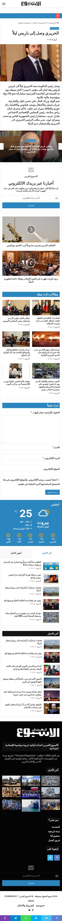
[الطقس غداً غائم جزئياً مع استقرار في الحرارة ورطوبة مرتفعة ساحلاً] (51, 566)
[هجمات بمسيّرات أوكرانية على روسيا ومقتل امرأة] (51, 591)
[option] (31, 146)
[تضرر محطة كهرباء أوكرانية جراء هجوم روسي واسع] (51, 579)
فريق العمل (54, 840)
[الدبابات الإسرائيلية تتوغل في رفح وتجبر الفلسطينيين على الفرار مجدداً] (11, 781)
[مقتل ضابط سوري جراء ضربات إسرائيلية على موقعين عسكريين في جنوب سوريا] (52, 695)
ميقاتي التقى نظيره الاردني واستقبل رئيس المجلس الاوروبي (16, 319)
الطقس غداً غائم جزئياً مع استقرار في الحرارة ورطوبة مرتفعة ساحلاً (22, 563)
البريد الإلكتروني (51, 458)
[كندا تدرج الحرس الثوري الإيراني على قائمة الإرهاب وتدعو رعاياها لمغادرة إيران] (52, 670)
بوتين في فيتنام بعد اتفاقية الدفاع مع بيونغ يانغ (22, 600)
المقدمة (56, 826)
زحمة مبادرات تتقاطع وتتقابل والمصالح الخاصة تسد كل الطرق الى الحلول (16, 352)
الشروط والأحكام (25, 905)
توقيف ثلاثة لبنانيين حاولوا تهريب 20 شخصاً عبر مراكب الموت (16, 383)
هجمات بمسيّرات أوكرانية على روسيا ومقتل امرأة (23, 589)
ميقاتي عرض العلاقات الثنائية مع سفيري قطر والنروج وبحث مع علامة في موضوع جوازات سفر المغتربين (31, 149)
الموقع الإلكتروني (51, 468)
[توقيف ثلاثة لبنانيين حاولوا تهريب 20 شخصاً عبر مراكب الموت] (16, 371)
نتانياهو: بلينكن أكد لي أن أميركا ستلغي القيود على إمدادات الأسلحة (23, 706)
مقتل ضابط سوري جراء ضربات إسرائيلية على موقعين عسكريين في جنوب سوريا (22, 693)
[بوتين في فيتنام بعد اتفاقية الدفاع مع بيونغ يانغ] (51, 604)
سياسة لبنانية (24, 22)
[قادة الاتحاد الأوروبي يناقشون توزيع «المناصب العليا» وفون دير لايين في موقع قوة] (50, 804)
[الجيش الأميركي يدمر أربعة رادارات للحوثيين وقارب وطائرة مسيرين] (31, 805)
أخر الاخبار (46, 553)
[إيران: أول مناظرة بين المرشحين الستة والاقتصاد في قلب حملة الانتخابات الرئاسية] (31, 792)
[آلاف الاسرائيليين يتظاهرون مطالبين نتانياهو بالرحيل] (11, 804)
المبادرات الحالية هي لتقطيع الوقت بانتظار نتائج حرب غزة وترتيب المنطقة (48, 321)
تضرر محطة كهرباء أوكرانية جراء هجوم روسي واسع (25, 576)
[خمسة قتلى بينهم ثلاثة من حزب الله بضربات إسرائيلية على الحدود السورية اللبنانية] (46, 339)
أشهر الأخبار (16, 553)
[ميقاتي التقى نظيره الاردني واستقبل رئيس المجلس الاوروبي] (16, 307)
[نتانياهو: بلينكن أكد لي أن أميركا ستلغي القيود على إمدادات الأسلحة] (52, 708)
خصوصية (40, 905)
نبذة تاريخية (54, 831)
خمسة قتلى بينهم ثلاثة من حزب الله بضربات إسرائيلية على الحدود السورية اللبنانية (47, 352)
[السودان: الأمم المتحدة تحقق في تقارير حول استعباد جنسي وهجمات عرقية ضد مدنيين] (11, 792)
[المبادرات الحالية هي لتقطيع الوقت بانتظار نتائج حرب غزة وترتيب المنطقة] (46, 307)
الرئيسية (52, 22)
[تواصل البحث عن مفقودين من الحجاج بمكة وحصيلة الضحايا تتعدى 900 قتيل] (51, 617)
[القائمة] (3, 4)
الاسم (56, 447)
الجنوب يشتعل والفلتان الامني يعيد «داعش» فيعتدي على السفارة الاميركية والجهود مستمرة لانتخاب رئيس (47, 385)
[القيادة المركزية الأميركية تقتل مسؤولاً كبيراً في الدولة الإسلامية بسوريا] (31, 781)
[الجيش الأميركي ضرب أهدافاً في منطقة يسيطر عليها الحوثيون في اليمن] (52, 683)
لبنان (34, 22)
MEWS (31, 901)
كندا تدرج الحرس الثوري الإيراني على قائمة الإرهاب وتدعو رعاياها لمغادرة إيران (24, 667)
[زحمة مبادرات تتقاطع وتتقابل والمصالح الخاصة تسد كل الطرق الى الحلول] (16, 339)
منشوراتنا (55, 835)
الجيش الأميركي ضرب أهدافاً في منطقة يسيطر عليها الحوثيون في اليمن (22, 680)
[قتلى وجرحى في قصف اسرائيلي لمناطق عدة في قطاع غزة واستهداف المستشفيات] (50, 792)
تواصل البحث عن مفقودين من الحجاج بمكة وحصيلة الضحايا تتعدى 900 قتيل (23, 615)
